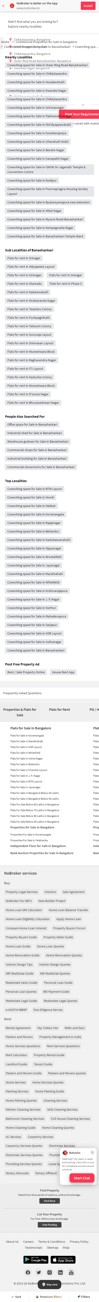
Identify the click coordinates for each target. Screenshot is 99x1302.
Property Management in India (60, 1037)
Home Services (16, 1082)
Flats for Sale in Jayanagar (25, 787)
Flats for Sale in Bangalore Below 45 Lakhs (34, 793)
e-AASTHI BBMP (16, 1010)
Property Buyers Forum (69, 928)
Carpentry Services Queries (24, 1146)
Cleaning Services (55, 1100)
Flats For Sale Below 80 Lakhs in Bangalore (34, 816)
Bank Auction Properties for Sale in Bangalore (41, 853)
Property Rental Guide (49, 1055)
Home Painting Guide (49, 1091)
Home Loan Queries (50, 946)
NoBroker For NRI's (19, 901)
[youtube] (71, 1272)
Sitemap (52, 1247)
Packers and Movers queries (67, 1073)
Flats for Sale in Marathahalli (26, 741)
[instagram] (49, 1272)
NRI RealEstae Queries (55, 973)
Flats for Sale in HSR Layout (26, 747)
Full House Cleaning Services (70, 1119)
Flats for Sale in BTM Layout (26, 781)
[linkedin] (60, 1272)
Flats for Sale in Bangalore (30, 728)
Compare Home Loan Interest (26, 928)
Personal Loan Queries (21, 991)
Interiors (50, 892)
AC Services (13, 1137)
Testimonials (33, 1247)
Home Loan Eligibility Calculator (28, 919)
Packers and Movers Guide (23, 1073)
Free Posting (49, 1224)
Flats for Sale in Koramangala (27, 735)
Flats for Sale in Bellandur (25, 764)
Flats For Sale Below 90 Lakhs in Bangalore (34, 821)
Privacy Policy (79, 1241)
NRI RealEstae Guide (19, 973)
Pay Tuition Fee (47, 1028)
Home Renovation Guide (22, 955)
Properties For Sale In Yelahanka (29, 840)
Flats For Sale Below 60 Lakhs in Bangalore (34, 804)
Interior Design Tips (19, 964)
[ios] (63, 1260)
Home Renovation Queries (64, 955)
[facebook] (28, 1272)
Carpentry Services (40, 1137)
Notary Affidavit (46, 1173)
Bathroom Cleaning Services (25, 1119)
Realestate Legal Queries (60, 1001)
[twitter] (39, 1272)
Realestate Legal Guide (21, 1001)
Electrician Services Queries (24, 1155)
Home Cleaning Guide (20, 1128)
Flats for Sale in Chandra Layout (28, 770)
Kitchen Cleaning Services (23, 1109)
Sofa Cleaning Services (62, 1109)
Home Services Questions (23, 1046)
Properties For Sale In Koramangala (30, 834)
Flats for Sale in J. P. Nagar (25, 775)
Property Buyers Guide (21, 937)
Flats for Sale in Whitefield (25, 752)
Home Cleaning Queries (58, 1128)
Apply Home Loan (68, 919)
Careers (28, 1241)
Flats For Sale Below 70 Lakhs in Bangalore (34, 810)
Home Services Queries (48, 1082)
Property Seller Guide (58, 937)
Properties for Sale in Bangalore (32, 827)
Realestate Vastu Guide (21, 983)
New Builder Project (51, 901)
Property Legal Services (22, 892)
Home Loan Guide (18, 946)
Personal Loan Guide (58, 983)
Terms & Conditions (51, 1241)
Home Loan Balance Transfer (68, 910)
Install (88, 6)
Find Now (49, 1201)
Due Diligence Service (48, 1010)
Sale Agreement (73, 892)
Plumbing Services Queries (24, 1164)
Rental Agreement (18, 1028)
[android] (35, 1260)
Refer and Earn (75, 1028)
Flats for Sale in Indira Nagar (26, 758)
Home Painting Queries (21, 1100)
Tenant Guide (43, 1064)
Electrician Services (62, 1146)
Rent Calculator (16, 1055)
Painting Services (17, 1091)
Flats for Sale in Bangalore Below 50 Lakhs (34, 798)
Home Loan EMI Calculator (24, 910)
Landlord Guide (16, 1064)
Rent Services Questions (63, 1046)
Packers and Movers (19, 1037)
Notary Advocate (17, 1173)
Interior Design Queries (54, 964)
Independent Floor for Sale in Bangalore (38, 846)
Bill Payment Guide (56, 991)
